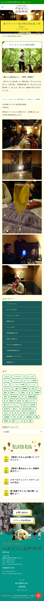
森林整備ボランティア (12, 356)
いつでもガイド (17, 376)
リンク (22, 580)
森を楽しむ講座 (11, 338)
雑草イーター (16, 421)
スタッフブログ (11, 34)
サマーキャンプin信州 (30, 380)
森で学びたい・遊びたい (25, 99)
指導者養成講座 (11, 333)
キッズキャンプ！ (11, 315)
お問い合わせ (22, 512)
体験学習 (9, 321)
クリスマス (16, 380)
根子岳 (19, 401)
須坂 (30, 421)
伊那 (33, 388)
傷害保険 (22, 587)
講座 (37, 417)
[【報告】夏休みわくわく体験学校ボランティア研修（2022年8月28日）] (22, 471)
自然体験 (31, 413)
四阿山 (23, 392)
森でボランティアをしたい (11, 405)
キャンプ (6, 380)
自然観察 (6, 417)
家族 (5, 397)
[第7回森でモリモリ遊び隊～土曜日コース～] (22, 493)
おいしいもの (7, 99)
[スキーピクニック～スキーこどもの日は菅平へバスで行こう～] (22, 482)
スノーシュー (32, 384)
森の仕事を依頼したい (28, 409)
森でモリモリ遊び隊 (34, 34)
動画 (5, 392)
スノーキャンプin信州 (18, 384)
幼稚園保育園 (31, 397)
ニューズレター (11, 303)
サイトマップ (22, 590)
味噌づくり (14, 392)
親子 (21, 417)
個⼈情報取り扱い (22, 583)
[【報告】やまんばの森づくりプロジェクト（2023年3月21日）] (22, 459)
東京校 (11, 401)
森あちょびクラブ (30, 401)
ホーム (4, 34)
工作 (22, 397)
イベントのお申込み (22, 520)
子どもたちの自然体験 (22, 34)
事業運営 (9, 362)
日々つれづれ (10, 309)
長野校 (38, 99)
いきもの (6, 376)
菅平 (14, 417)
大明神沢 (37, 392)
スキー (6, 384)
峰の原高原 (14, 397)
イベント (9, 327)
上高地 (16, 388)
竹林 (24, 413)
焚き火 (6, 413)
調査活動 (29, 417)
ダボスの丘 (7, 388)
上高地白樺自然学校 (12, 350)
